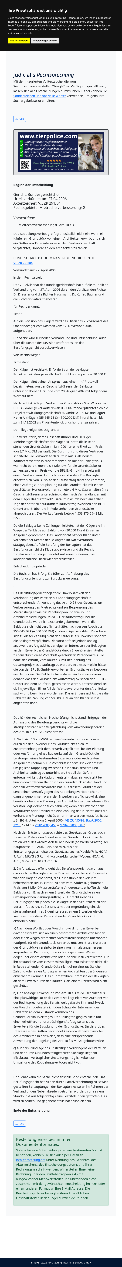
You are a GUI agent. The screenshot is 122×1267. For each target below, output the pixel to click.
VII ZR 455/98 (74, 820)
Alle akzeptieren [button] (19, 40)
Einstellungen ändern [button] (45, 40)
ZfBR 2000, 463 (45, 825)
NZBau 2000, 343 (72, 825)
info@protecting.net (30, 1160)
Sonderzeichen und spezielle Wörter (39, 96)
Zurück (19, 119)
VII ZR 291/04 (23, 263)
